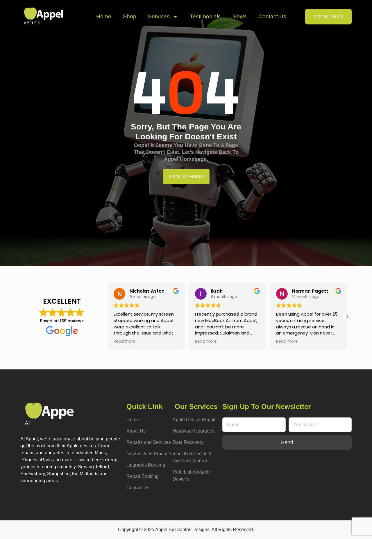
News (240, 16)
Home (103, 16)
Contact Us (272, 16)
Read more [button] (124, 341)
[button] (347, 316)
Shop (129, 16)
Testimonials (205, 16)
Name (228, 413)
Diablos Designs (192, 529)
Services (159, 16)
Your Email (300, 413)
